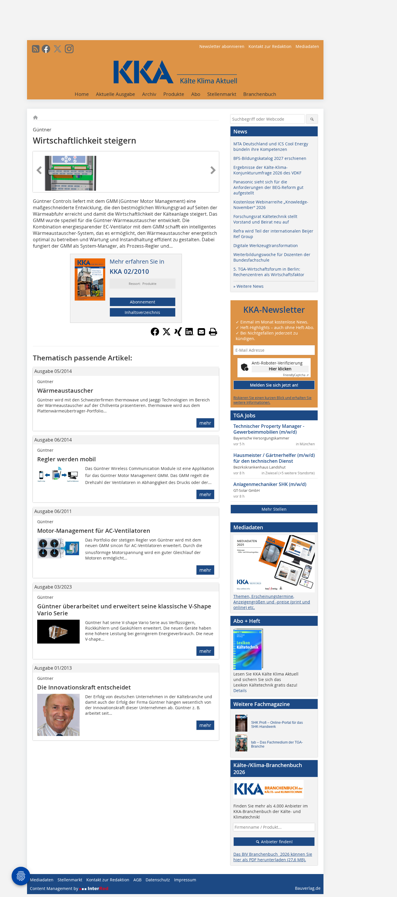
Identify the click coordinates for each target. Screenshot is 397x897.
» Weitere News (248, 286)
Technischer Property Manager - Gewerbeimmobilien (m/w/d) (268, 429)
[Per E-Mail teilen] (201, 331)
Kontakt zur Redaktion (270, 46)
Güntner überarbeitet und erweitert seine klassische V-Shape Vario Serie (124, 609)
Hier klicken (280, 368)
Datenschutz (158, 879)
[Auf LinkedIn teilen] (190, 334)
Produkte (173, 94)
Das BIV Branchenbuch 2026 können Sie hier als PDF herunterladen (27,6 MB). (272, 856)
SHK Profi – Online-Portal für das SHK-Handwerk (277, 725)
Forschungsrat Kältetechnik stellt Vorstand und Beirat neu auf (265, 219)
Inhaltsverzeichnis (142, 312)
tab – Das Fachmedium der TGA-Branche (277, 744)
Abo (195, 94)
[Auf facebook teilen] (155, 334)
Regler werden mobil (66, 459)
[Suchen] (312, 119)
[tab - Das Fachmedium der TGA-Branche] (243, 744)
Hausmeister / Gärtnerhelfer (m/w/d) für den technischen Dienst (274, 458)
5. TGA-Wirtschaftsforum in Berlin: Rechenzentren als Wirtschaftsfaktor (268, 271)
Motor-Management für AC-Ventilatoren (93, 531)
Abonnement (142, 302)
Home (82, 94)
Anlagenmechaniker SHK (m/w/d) (269, 484)
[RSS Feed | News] (35, 49)
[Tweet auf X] (166, 334)
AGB (137, 879)
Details (240, 690)
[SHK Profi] (243, 725)
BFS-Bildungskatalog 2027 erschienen (269, 158)
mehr (205, 423)
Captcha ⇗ (296, 375)
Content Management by (54, 888)
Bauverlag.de (308, 888)
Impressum (185, 879)
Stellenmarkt (221, 94)
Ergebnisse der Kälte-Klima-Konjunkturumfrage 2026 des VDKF (267, 170)
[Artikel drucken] (213, 331)
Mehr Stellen (274, 509)
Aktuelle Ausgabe (115, 94)
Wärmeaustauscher (65, 390)
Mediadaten (307, 46)
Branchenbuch (259, 94)
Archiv (149, 94)
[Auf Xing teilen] (178, 334)
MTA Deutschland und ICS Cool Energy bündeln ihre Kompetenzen (270, 146)
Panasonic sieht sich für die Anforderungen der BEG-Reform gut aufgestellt (268, 187)
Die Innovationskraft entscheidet (84, 687)
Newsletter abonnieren (221, 46)
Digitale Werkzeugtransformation (265, 245)
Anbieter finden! (276, 841)
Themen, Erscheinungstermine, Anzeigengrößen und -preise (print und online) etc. (271, 602)
